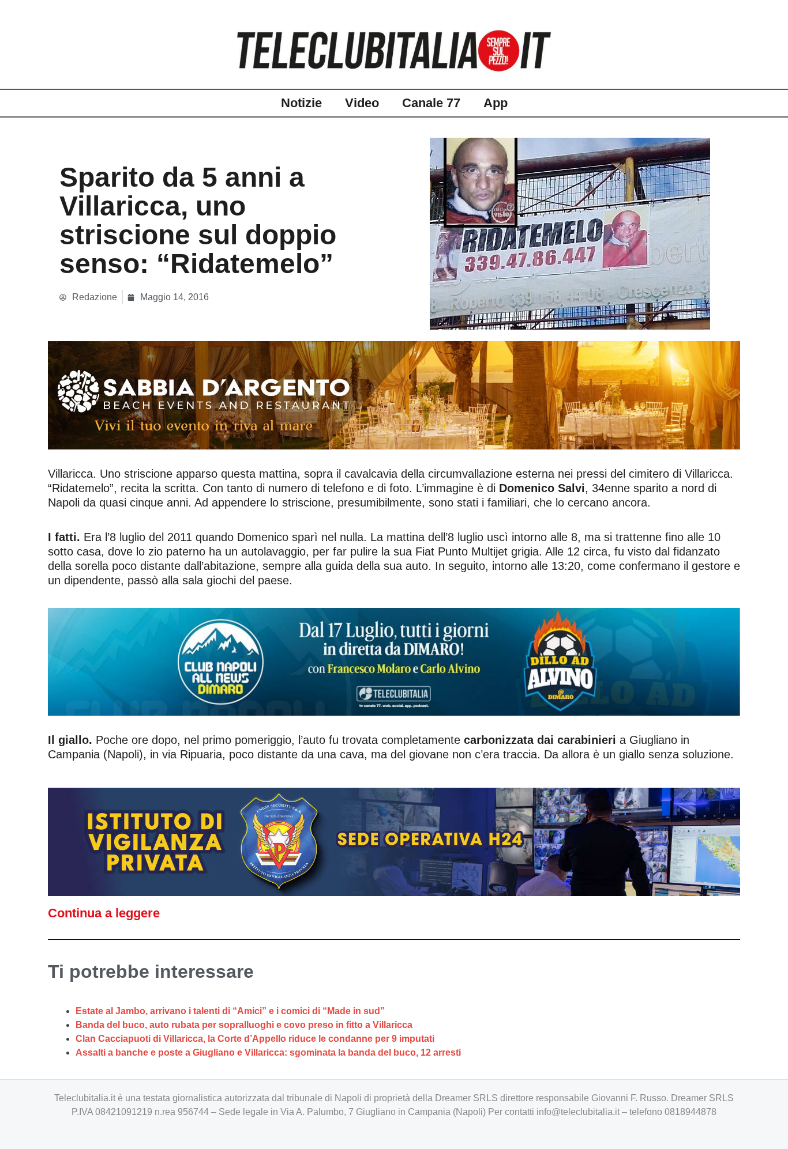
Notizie (301, 103)
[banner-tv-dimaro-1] (394, 661)
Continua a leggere (104, 913)
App (495, 103)
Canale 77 (431, 103)
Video (362, 103)
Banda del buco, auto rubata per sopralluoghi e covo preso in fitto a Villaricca (244, 1025)
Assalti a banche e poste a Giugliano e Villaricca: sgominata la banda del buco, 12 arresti (268, 1052)
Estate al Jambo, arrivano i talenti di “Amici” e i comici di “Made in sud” (230, 1011)
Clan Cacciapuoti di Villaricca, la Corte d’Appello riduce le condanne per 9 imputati (255, 1039)
